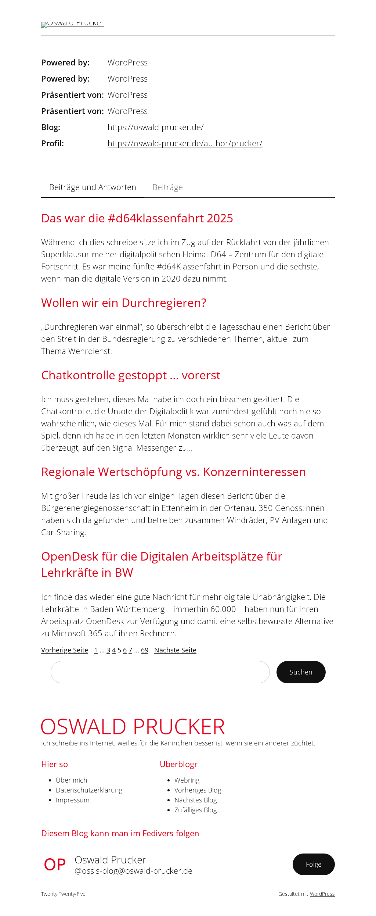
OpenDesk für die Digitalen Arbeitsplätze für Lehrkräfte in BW (161, 564)
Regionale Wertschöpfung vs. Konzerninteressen (173, 471)
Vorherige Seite (64, 649)
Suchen (301, 672)
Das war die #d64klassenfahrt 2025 (137, 218)
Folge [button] (314, 864)
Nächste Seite (175, 649)
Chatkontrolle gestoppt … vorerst (130, 375)
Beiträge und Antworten (92, 186)
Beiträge (167, 186)
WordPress (322, 893)
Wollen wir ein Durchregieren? (123, 302)
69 (144, 649)
